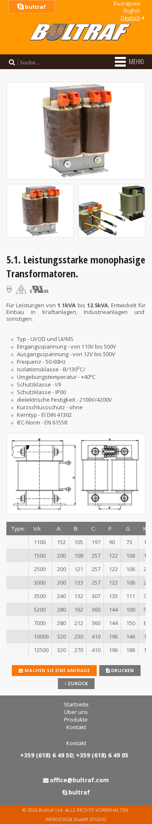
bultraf (35, 7)
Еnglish (132, 10)
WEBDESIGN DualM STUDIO (76, 819)
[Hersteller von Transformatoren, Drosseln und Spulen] (76, 44)
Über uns (76, 712)
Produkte (76, 719)
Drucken (122, 670)
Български (127, 3)
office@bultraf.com (79, 780)
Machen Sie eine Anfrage (56, 670)
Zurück (77, 683)
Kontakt (76, 727)
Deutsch (130, 17)
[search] (12, 62)
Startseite (76, 704)
